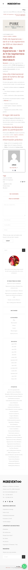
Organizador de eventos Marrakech (14, 446)
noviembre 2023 (14, 368)
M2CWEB (20, 567)
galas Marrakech (9, 437)
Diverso (9, 36)
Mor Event (8, 567)
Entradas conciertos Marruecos (14, 299)
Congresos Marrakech (13, 415)
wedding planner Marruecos (13, 465)
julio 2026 (14, 346)
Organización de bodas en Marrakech (13, 439)
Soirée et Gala (6, 512)
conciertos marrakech (14, 411)
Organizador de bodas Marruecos (13, 443)
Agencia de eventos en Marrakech (14, 283)
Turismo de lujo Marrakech (6, 187)
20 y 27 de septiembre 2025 (13, 389)
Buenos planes (14, 322)
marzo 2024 (14, 365)
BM (12, 394)
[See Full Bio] (17, 168)
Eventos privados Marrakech (14, 430)
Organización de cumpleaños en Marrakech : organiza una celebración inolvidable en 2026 (14, 295)
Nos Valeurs (5, 538)
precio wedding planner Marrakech (14, 450)
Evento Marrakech (14, 424)
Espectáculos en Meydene (14, 422)
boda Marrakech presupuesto (14, 398)
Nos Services (5, 541)
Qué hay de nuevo (14, 333)
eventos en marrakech (7, 177)
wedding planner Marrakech (13, 463)
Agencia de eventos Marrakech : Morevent (14, 290)
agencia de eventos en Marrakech (14, 392)
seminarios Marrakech (9, 454)
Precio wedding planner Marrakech (14, 302)
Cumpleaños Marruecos (14, 417)
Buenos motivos (16, 400)
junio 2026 (14, 349)
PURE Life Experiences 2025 (8, 180)
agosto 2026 (14, 343)
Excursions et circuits (7, 518)
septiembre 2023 (14, 373)
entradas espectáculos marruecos (13, 420)
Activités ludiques (6, 521)
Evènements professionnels (8, 515)
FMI (19, 435)
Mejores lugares (14, 330)
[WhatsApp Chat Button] (24, 566)
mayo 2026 (14, 352)
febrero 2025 (14, 362)
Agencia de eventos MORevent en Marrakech (12, 11)
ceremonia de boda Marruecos (14, 407)
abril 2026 (14, 354)
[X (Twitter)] (13, 170)
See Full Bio (13, 167)
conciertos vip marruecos (14, 413)
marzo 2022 (14, 376)
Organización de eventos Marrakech (14, 441)
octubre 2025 (14, 357)
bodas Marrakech (9, 400)
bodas (16, 136)
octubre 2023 (14, 370)
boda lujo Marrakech (18, 396)
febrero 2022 (14, 378)
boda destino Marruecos (18, 394)
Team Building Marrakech (14, 456)
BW (21, 400)
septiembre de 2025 (7, 183)
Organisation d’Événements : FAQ (10, 544)
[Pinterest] (15, 170)
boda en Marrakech (9, 396)
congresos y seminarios (18, 134)
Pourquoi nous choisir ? (8, 535)
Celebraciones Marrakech (14, 405)
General (14, 36)
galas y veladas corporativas (9, 136)
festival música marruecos (14, 433)
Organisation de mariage (8, 509)
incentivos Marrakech (17, 437)
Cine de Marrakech (9, 409)
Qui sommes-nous (6, 532)
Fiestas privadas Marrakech (12, 435)
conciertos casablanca (17, 409)
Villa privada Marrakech (14, 461)
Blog (24, 11)
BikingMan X (8, 394)
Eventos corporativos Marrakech (13, 426)
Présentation (5, 529)
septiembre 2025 (14, 360)
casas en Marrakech (14, 402)
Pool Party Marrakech (13, 448)
